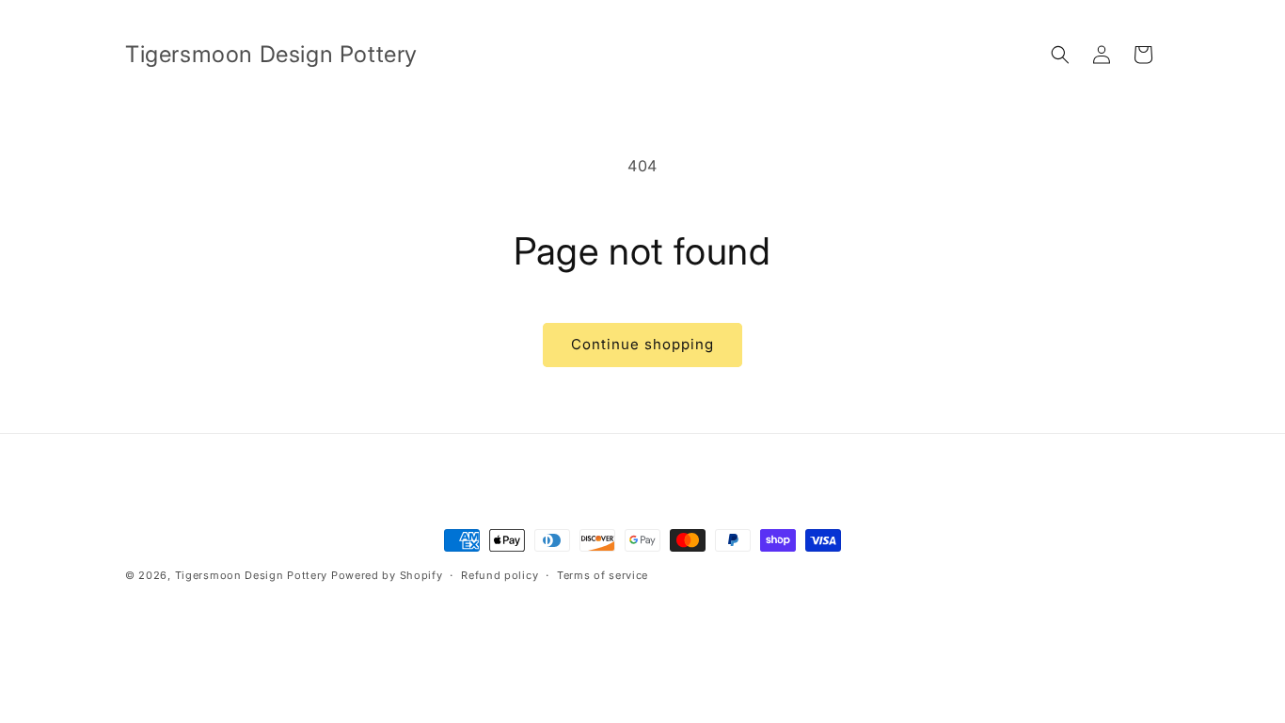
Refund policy (499, 575)
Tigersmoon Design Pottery (251, 575)
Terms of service (602, 575)
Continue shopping (642, 344)
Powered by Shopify (387, 575)
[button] (1060, 54)
